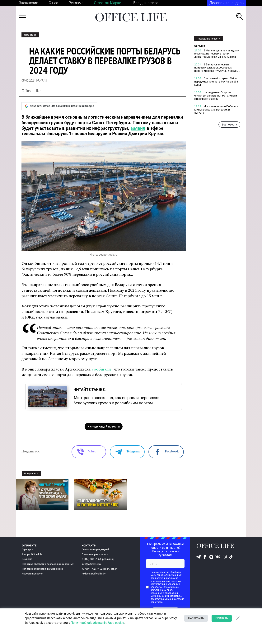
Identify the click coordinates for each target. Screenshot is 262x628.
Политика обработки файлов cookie (42, 568)
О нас (53, 3)
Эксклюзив (28, 3)
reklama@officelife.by (93, 573)
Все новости (229, 124)
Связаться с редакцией (95, 549)
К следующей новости (103, 426)
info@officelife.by (91, 564)
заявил (138, 128)
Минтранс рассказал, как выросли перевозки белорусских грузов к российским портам (116, 400)
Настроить (196, 618)
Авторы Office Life (32, 554)
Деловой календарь (226, 3)
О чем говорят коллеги (95, 554)
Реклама (76, 3)
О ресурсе (27, 549)
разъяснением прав (161, 590)
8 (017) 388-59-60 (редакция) (98, 559)
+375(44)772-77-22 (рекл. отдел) (100, 568)
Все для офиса (145, 3)
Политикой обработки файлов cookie (97, 623)
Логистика (30, 34)
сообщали (101, 369)
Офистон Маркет (108, 3)
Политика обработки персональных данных (47, 564)
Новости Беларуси (32, 573)
